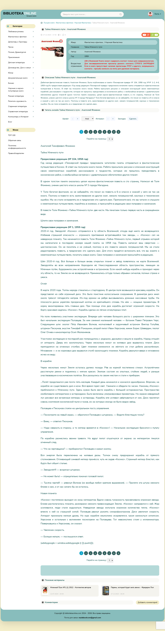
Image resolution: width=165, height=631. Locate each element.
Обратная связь (14, 140)
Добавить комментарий (147, 602)
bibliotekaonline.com (73, 613)
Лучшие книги (49, 23)
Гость (157, 14)
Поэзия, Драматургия (17, 52)
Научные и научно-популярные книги (16, 89)
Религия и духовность (17, 101)
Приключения (13, 57)
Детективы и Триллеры (17, 42)
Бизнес (11, 83)
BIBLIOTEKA (19, 14)
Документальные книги (17, 78)
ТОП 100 (11, 135)
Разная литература (16, 96)
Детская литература (16, 62)
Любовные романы (16, 31)
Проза (10, 47)
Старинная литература (17, 106)
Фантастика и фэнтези (17, 36)
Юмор (10, 73)
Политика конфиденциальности (17, 146)
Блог (10, 122)
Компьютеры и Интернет (18, 116)
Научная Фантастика (83, 23)
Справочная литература (18, 111)
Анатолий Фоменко (92, 51)
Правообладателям (16, 153)
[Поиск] (120, 14)
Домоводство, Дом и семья (19, 67)
